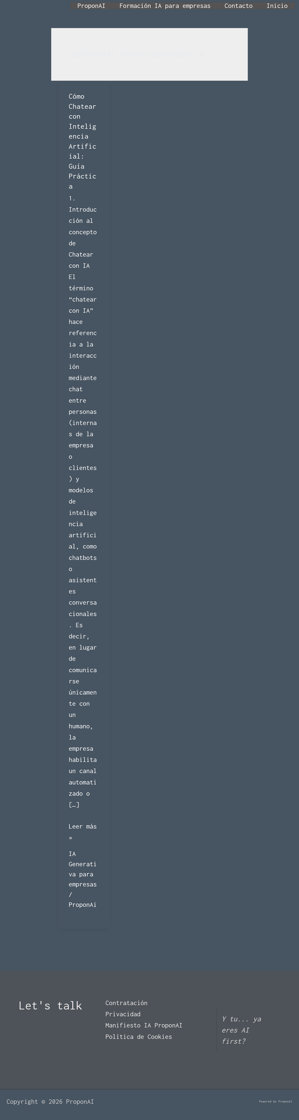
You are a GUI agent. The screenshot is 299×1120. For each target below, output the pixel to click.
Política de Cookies (139, 1036)
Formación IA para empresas (165, 5)
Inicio (277, 5)
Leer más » (84, 832)
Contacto (239, 5)
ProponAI (91, 5)
